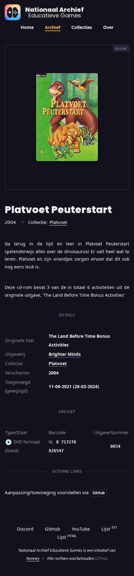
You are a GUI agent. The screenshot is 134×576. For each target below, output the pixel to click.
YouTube (81, 529)
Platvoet (58, 222)
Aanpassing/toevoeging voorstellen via (55, 492)
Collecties (81, 27)
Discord (25, 529)
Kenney (32, 558)
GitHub (52, 529)
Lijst (109, 528)
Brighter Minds (65, 354)
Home (27, 27)
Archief (52, 27)
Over (108, 27)
